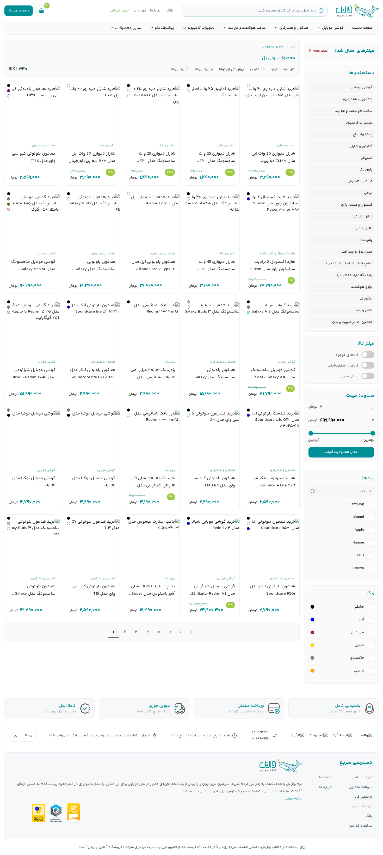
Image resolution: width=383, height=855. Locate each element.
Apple (359, 530)
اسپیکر (366, 158)
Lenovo (358, 568)
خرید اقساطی (119, 11)
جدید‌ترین (257, 69)
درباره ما (139, 11)
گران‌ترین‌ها (180, 69)
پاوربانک (366, 170)
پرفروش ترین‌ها (231, 69)
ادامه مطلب (293, 799)
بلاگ (170, 11)
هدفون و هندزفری (293, 28)
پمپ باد (366, 240)
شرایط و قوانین (360, 826)
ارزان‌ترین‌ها (204, 69)
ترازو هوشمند (361, 287)
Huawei (358, 543)
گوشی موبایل (333, 28)
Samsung (356, 504)
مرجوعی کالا (363, 797)
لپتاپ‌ (368, 193)
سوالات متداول (360, 787)
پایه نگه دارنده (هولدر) (354, 275)
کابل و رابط (363, 310)
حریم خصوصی (361, 806)
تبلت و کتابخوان (360, 181)
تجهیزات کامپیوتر (201, 28)
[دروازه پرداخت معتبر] (38, 813)
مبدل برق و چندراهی (356, 252)
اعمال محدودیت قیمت (341, 452)
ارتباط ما (156, 11)
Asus (360, 555)
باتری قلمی (364, 228)
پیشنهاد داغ (164, 28)
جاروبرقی (365, 299)
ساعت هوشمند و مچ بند (247, 28)
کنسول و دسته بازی (356, 205)
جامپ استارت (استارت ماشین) (349, 263)
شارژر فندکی (362, 216)
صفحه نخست (362, 28)
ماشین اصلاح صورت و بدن (352, 322)
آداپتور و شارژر (361, 146)
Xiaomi (358, 517)
